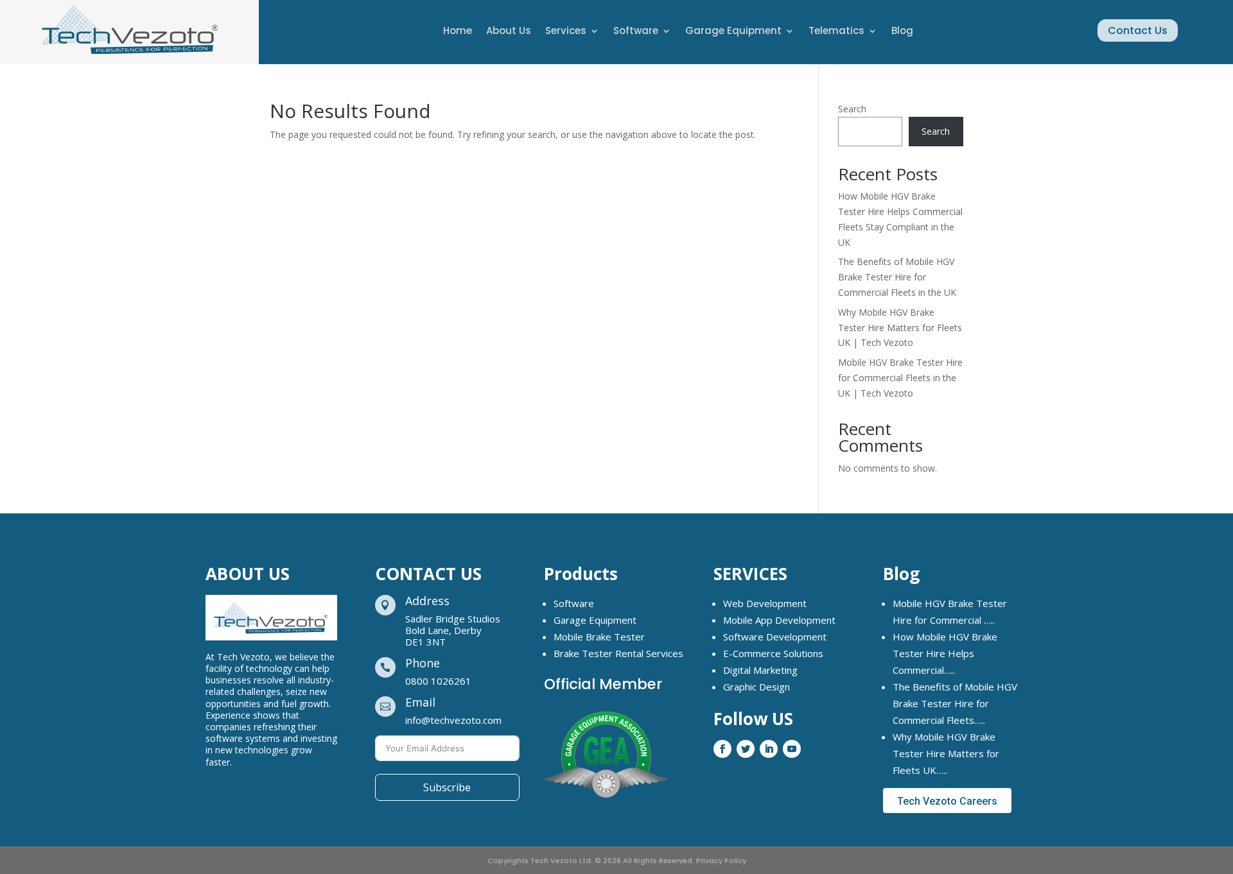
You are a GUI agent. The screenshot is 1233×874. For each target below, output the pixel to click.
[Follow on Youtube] (792, 749)
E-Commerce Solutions (773, 653)
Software (635, 31)
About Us (508, 31)
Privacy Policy (721, 860)
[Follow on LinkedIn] (769, 749)
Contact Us (1137, 30)
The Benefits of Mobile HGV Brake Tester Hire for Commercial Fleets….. (955, 703)
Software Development (774, 636)
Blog (902, 31)
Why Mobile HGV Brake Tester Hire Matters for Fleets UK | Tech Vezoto (900, 327)
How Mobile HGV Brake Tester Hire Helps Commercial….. (945, 653)
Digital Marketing (760, 670)
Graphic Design (756, 686)
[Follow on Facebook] (722, 749)
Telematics (836, 31)
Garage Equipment (733, 31)
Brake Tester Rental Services (618, 653)
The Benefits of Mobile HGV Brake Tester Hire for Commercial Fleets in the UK (897, 276)
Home (457, 31)
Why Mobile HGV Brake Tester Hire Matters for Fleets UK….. (946, 753)
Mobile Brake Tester (599, 636)
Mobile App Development (779, 619)
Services (565, 31)
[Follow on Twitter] (746, 749)
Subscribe (447, 787)
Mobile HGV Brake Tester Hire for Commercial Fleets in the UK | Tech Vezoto (900, 377)
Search (852, 109)
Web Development (765, 603)
